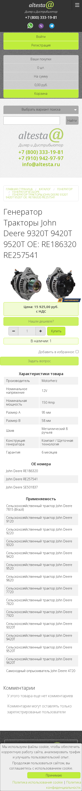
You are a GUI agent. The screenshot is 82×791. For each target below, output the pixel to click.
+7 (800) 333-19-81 (41, 17)
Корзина (40, 93)
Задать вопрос (39, 361)
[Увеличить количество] (41, 331)
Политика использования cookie (38, 782)
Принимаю (54, 775)
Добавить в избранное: (57, 352)
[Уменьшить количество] (13, 331)
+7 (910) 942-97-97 (41, 158)
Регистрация (41, 45)
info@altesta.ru (41, 164)
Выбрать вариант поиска (41, 109)
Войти (41, 36)
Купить (56, 331)
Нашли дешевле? (41, 321)
